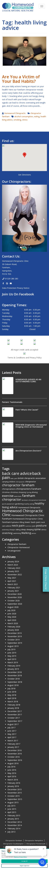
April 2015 (11, 812)
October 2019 (13, 639)
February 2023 (13, 568)
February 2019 (13, 665)
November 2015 (14, 792)
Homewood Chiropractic (15, 113)
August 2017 (13, 724)
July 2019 (11, 649)
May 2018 (11, 695)
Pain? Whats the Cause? (27, 409)
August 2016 (13, 763)
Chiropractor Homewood (18, 547)
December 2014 (14, 822)
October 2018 (13, 678)
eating (36, 116)
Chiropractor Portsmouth (35, 844)
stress (24, 119)
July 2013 (11, 831)
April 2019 (11, 659)
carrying (5, 481)
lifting (22, 522)
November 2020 (14, 597)
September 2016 (14, 760)
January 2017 (13, 747)
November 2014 (14, 825)
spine (37, 529)
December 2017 (14, 711)
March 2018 (12, 701)
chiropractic (20, 482)
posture (41, 525)
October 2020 (13, 600)
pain (34, 526)
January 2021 (13, 591)
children (12, 482)
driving (35, 492)
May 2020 (11, 617)
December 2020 (14, 594)
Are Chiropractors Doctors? (28, 450)
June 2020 (11, 613)
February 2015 (13, 815)
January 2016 (13, 786)
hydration (15, 522)
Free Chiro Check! (46, 579)
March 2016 (12, 779)
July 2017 (11, 727)
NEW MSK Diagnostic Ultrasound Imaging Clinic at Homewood (31, 425)
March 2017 (12, 740)
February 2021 (13, 587)
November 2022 (14, 574)
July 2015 (11, 805)
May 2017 (11, 734)
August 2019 (13, 646)
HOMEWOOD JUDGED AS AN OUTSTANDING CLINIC (28, 380)
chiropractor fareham (18, 485)
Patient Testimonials (12, 402)
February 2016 (13, 783)
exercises (18, 496)
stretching (7, 533)
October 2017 (13, 718)
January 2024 (13, 561)
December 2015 (14, 789)
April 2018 (11, 698)
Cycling (28, 492)
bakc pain (13, 478)
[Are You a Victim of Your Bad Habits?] (24, 51)
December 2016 (14, 750)
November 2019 (14, 636)
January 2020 (13, 630)
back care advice (17, 473)
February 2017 (13, 744)
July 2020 (11, 610)
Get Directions (24, 174)
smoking (17, 119)
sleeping (30, 529)
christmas (6, 492)
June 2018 (11, 691)
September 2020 (14, 604)
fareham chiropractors (30, 500)
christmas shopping (18, 492)
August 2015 (13, 802)
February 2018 (13, 704)
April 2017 (11, 737)
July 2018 (11, 688)
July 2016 (11, 766)
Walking (26, 533)
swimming (17, 533)
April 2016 (11, 776)
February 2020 (13, 626)
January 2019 (13, 669)
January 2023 (13, 571)
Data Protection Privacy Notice (15, 288)
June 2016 (11, 770)
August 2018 (13, 685)
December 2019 (14, 633)
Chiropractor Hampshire (34, 840)
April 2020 (11, 620)
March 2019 (12, 662)
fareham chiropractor (18, 497)
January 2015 (13, 818)
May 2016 (11, 773)
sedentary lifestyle (8, 530)
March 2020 (12, 623)
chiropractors (9, 488)
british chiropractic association (32, 478)
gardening (19, 504)
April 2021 (11, 581)
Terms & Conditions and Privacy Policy (24, 357)
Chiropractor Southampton (13, 844)
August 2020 (13, 607)
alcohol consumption (23, 116)
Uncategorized (13, 550)
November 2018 (14, 675)
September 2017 (14, 721)
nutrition (28, 526)
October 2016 (13, 757)
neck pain (18, 525)
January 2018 (13, 708)
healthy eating (29, 504)
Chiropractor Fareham (13, 840)
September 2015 (14, 799)
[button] (24, 155)
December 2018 (14, 672)
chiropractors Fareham (28, 488)
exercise (7, 496)
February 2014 (13, 828)
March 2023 (12, 564)
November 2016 (14, 753)
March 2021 (12, 584)
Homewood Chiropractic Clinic (22, 512)
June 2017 (11, 731)
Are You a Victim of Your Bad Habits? (21, 79)
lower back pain (32, 522)
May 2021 (11, 577)
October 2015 (13, 796)
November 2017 (14, 714)
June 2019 (11, 652)
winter (34, 533)
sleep (23, 529)
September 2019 (14, 643)
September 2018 (14, 682)
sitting (18, 529)
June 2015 (11, 809)
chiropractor (30, 481)
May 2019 (11, 656)
